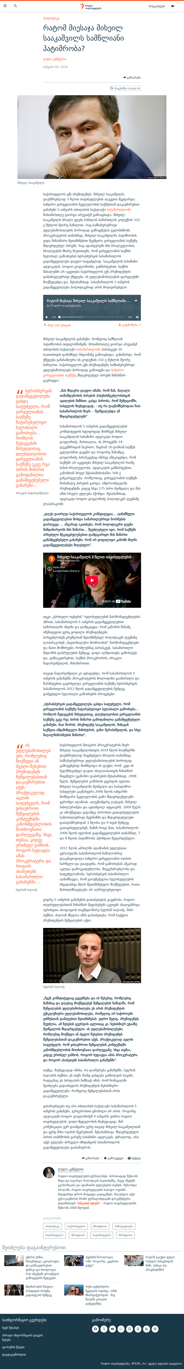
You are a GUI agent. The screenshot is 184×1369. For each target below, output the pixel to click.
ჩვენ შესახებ (10, 1328)
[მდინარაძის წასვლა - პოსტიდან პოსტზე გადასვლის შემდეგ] (14, 1290)
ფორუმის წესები (13, 1347)
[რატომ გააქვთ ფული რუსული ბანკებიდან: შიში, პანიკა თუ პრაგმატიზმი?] (134, 1260)
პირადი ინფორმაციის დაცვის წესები (22, 1337)
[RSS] (146, 1329)
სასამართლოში (119, 209)
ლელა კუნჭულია (54, 59)
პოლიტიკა (51, 18)
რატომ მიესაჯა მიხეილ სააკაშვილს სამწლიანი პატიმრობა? (97, 301)
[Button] (132, 77)
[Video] (172, 6)
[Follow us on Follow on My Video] (121, 1329)
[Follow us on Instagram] (129, 1329)
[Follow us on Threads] (138, 1329)
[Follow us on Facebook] (95, 1329)
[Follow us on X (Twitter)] (103, 1329)
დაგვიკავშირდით (14, 1354)
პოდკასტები (157, 6)
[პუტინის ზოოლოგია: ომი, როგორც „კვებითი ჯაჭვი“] (74, 1260)
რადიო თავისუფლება (66, 305)
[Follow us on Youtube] (112, 1329)
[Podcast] (155, 1329)
